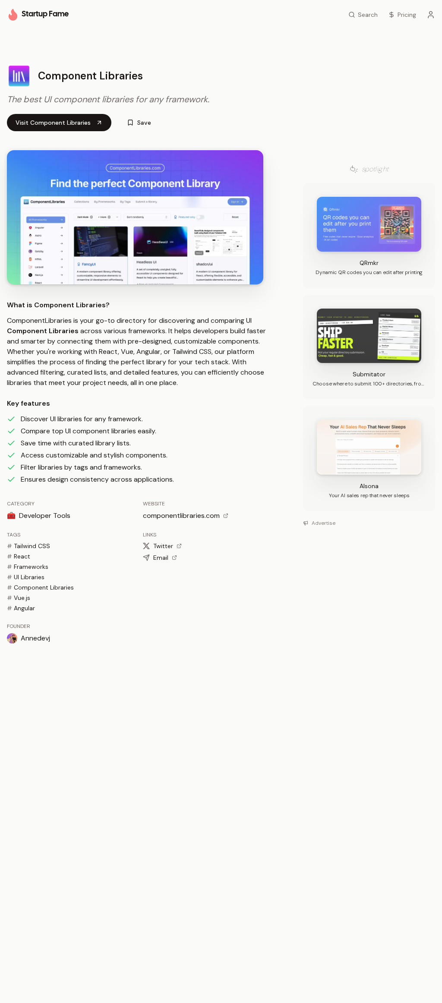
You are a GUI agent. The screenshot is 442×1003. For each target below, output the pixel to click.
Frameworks (27, 567)
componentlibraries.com (181, 515)
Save (144, 122)
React (18, 556)
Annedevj (35, 638)
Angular (21, 608)
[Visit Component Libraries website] (135, 217)
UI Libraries (25, 577)
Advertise (323, 523)
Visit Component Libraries (53, 122)
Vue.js (18, 598)
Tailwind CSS (28, 546)
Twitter (163, 546)
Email (160, 557)
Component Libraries (40, 587)
